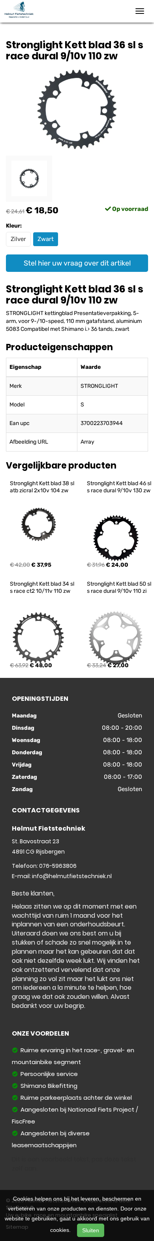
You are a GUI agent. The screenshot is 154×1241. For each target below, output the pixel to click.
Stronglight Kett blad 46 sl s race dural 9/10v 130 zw (119, 487)
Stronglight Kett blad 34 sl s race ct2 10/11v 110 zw (42, 587)
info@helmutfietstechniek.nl (72, 876)
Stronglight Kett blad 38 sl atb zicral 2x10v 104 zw (42, 487)
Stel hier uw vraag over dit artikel (77, 263)
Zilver (18, 239)
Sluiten (90, 1230)
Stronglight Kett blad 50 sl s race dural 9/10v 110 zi (119, 587)
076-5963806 (58, 866)
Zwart (46, 239)
